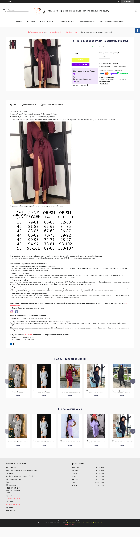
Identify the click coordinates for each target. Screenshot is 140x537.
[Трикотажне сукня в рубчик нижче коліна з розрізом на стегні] (70, 376)
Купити (80, 60)
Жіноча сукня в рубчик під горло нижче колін (96, 392)
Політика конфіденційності (93, 522)
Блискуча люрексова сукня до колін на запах (18, 392)
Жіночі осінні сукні (71, 32)
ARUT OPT (28, 335)
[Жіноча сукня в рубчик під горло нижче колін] (96, 376)
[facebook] (11, 344)
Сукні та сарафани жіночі (54, 32)
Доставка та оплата (87, 21)
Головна (18, 21)
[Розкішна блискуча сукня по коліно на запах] (44, 376)
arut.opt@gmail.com (13, 504)
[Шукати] (4, 11)
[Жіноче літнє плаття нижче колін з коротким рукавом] (70, 426)
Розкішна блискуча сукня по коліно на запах (44, 392)
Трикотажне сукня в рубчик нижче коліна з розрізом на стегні (70, 393)
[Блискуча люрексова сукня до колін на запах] (18, 376)
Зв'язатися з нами (66, 21)
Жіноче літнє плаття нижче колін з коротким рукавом (70, 442)
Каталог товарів (46, 21)
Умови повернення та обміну (112, 21)
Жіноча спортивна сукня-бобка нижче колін (96, 442)
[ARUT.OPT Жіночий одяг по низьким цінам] (38, 11)
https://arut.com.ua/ (13, 498)
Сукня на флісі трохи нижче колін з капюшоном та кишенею (122, 393)
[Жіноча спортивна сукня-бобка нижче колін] (96, 426)
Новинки (31, 21)
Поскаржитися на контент (75, 522)
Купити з (77, 65)
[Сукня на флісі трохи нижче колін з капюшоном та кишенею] (122, 376)
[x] (13, 344)
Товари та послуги (37, 32)
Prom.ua (81, 521)
